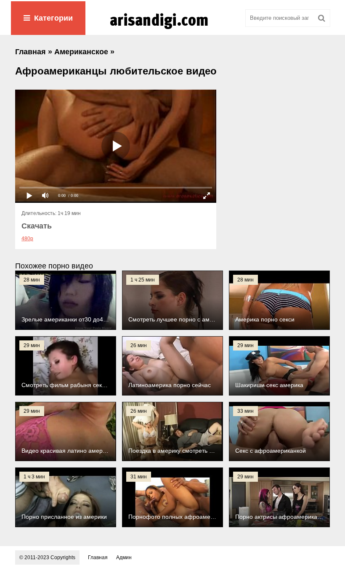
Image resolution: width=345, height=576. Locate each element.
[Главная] (172, 29)
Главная (98, 557)
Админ (124, 557)
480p (27, 239)
